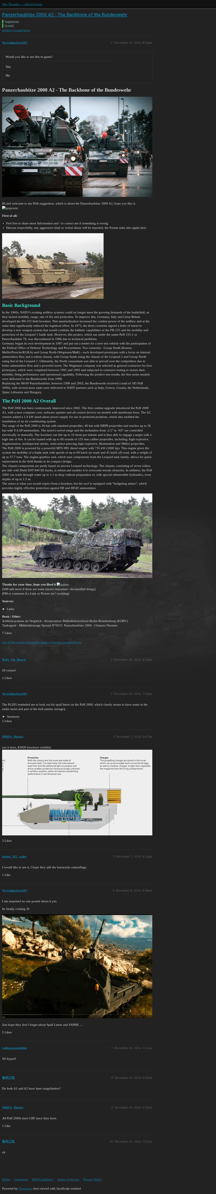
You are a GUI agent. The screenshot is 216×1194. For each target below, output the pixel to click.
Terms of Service (68, 1179)
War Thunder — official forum (22, 4)
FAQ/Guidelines (42, 1179)
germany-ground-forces (16, 30)
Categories (21, 1179)
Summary (13, 716)
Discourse (25, 1188)
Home (6, 1179)
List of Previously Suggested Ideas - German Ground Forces (41, 642)
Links (10, 609)
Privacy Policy (92, 1179)
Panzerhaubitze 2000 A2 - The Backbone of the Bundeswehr (64, 14)
